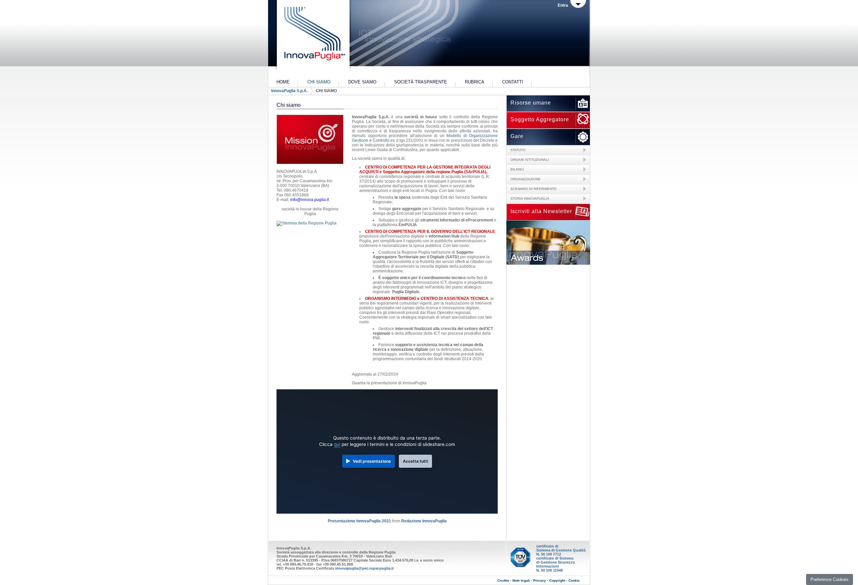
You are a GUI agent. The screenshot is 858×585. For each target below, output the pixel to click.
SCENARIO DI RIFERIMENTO (533, 189)
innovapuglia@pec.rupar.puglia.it (364, 568)
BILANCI (517, 169)
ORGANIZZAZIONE (525, 179)
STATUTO (518, 150)
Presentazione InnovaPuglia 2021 (359, 521)
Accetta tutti (415, 461)
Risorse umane (530, 103)
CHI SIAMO (326, 90)
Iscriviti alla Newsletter (541, 211)
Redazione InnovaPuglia (424, 521)
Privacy (539, 580)
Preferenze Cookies (829, 579)
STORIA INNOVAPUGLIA (529, 198)
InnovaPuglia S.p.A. (289, 90)
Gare (517, 136)
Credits (503, 580)
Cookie (574, 580)
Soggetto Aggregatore (539, 119)
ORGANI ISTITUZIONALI (529, 159)
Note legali (521, 580)
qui (337, 444)
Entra (563, 5)
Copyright (557, 580)
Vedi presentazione (372, 461)
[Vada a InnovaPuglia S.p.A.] (313, 38)
